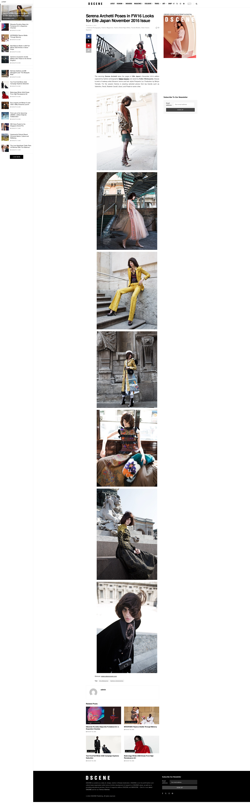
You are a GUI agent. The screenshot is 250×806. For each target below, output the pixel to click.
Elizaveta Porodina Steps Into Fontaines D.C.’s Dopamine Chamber (19, 26)
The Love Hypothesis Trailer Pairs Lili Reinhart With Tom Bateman (20, 146)
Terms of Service (104, 789)
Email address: (169, 104)
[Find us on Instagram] (180, 3)
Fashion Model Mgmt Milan (122, 28)
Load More (16, 157)
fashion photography (116, 681)
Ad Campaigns (92, 751)
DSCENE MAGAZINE (131, 722)
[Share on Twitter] (88, 41)
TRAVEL (157, 3)
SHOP (170, 3)
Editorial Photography (94, 28)
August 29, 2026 (91, 731)
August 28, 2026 (129, 729)
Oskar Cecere (145, 28)
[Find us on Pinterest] (183, 3)
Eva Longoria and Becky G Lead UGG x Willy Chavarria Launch (20, 103)
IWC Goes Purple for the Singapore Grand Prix (17, 125)
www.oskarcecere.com (109, 676)
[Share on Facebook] (88, 36)
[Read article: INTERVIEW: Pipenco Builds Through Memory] (141, 715)
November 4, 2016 (91, 25)
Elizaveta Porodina (94, 722)
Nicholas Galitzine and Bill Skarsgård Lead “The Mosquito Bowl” (19, 72)
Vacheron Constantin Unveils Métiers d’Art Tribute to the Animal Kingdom (20, 58)
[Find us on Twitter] (177, 3)
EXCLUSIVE (148, 3)
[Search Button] (196, 3)
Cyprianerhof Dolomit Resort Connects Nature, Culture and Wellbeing (19, 136)
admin (103, 689)
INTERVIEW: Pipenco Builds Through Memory (18, 36)
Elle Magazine (103, 681)
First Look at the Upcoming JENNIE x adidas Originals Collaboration (18, 114)
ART (163, 3)
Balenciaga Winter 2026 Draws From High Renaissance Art (19, 93)
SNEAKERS (129, 3)
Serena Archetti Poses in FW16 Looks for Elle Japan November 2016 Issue (16, 14)
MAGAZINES (137, 3)
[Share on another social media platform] (88, 50)
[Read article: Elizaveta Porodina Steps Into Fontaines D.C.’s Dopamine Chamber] (103, 715)
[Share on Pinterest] (88, 45)
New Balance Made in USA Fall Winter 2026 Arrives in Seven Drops (19, 47)
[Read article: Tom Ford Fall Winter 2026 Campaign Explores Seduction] (103, 744)
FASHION (119, 3)
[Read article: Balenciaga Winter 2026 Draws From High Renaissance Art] (141, 744)
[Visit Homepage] (95, 3)
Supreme (88, 30)
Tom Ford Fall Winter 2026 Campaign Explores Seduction (19, 83)
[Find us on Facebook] (173, 3)
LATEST (112, 3)
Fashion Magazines (107, 28)
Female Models (135, 28)
